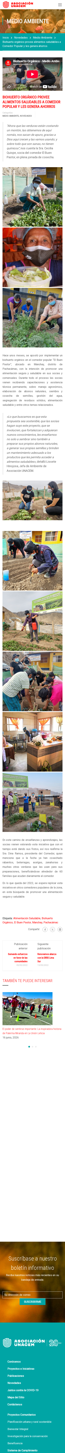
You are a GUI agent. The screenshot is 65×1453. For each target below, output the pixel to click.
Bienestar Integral (18, 1429)
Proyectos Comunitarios (22, 1414)
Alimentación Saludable (26, 918)
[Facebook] (45, 929)
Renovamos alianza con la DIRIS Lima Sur (47, 958)
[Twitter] (52, 929)
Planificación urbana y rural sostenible (30, 1421)
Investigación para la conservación (28, 1436)
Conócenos (14, 1361)
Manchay (37, 922)
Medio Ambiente (42, 37)
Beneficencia (15, 1443)
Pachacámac (51, 922)
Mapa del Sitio (16, 1397)
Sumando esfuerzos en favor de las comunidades (18, 958)
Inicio (5, 37)
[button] (29, 1047)
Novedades (21, 37)
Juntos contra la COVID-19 (23, 1390)
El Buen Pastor (22, 922)
